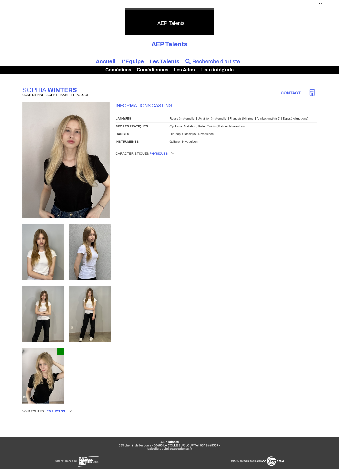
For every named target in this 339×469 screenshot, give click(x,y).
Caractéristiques (142, 153)
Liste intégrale (217, 69)
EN (320, 3)
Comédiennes (152, 69)
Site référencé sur (66, 461)
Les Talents (164, 61)
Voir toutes (43, 411)
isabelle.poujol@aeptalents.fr (169, 448)
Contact (291, 93)
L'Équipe (132, 61)
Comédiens (118, 69)
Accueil (106, 61)
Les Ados (184, 69)
